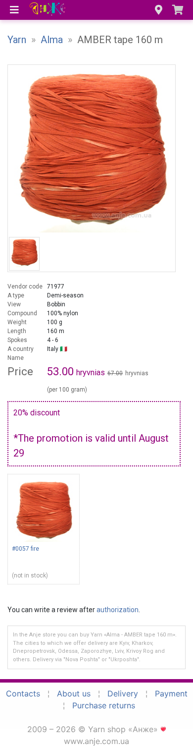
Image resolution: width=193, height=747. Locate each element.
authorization (117, 610)
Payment (171, 693)
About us (74, 693)
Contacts (23, 693)
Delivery (122, 693)
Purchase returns (103, 705)
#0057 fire (25, 548)
